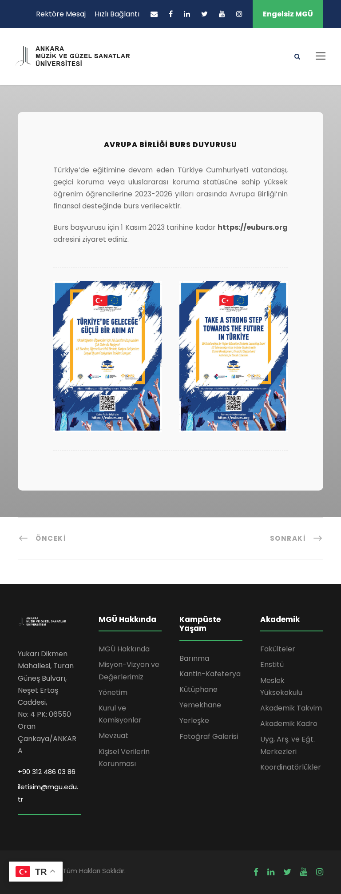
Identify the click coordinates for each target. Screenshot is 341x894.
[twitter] (204, 14)
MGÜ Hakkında (124, 649)
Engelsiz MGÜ (288, 14)
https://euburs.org (253, 227)
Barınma (194, 658)
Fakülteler (277, 649)
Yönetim (113, 692)
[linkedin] (187, 14)
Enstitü (272, 664)
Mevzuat (113, 735)
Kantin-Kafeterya (210, 674)
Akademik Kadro (288, 723)
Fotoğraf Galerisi (208, 736)
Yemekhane (200, 705)
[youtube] (222, 14)
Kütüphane (198, 689)
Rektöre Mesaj (61, 14)
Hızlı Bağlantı (117, 14)
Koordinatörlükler (290, 767)
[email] (154, 14)
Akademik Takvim (291, 708)
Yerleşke (194, 720)
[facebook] (171, 14)
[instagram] (239, 14)
